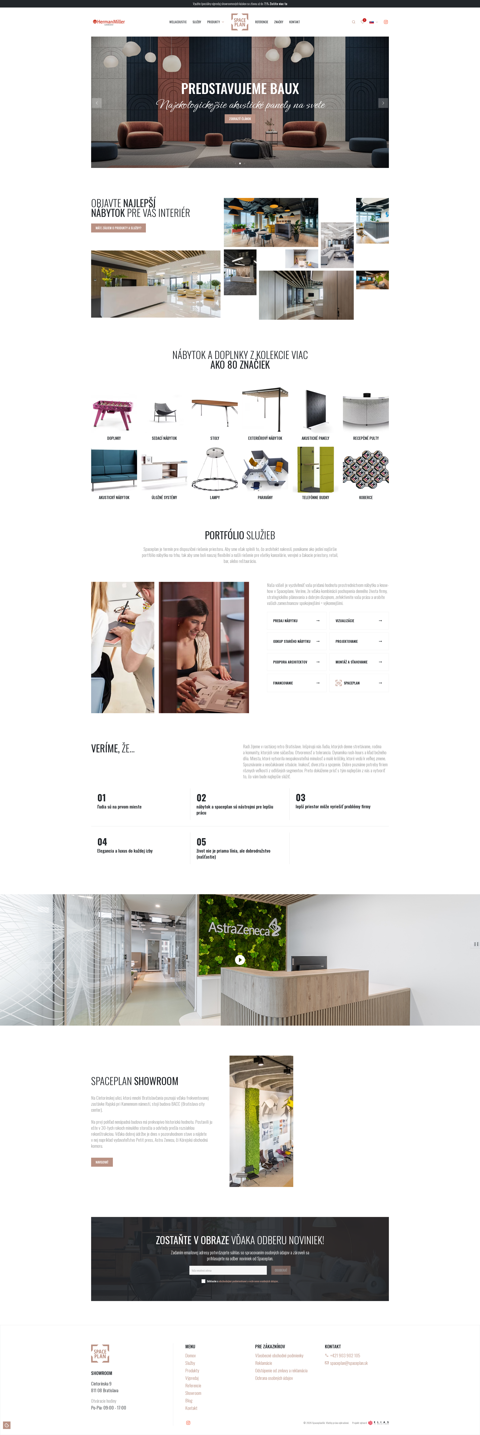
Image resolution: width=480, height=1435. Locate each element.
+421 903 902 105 (345, 1355)
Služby (190, 1362)
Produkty (192, 1370)
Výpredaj (192, 1377)
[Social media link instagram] (386, 22)
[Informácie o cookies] (6, 1425)
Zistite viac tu (278, 4)
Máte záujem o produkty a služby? (118, 228)
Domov (190, 1355)
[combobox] (373, 22)
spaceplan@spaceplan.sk (349, 1363)
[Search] (353, 22)
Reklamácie (263, 1362)
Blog (188, 1400)
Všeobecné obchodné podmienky (279, 1355)
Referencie (193, 1385)
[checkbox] (203, 1281)
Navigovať (102, 1162)
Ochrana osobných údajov (274, 1377)
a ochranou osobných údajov (262, 1281)
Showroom (193, 1392)
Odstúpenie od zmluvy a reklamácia (281, 1370)
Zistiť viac (240, 119)
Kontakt (191, 1407)
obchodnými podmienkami (233, 1281)
